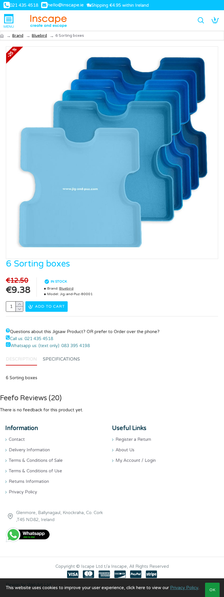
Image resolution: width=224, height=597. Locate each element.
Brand (17, 35)
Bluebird (39, 35)
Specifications (61, 359)
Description (21, 359)
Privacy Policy (184, 587)
